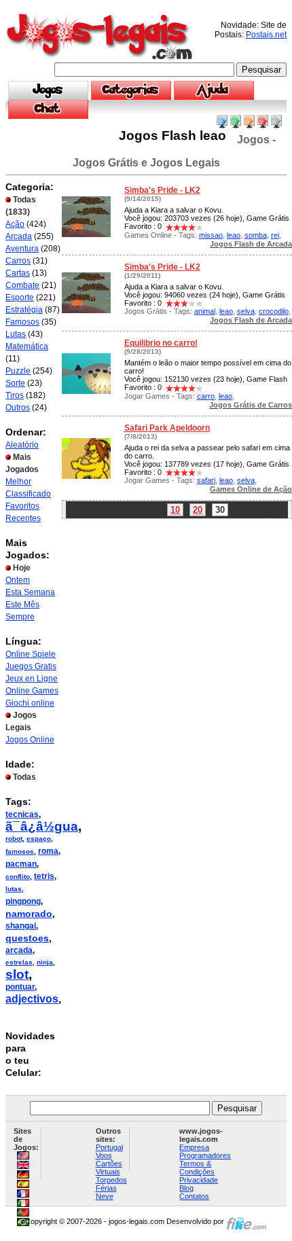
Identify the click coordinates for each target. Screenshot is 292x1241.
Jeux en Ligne (31, 678)
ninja (45, 962)
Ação (14, 224)
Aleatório (22, 445)
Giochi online (29, 703)
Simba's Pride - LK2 (162, 190)
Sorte (15, 383)
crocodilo (274, 311)
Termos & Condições (197, 1167)
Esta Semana (30, 592)
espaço (38, 838)
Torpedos (111, 1180)
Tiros (14, 395)
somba (255, 235)
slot (17, 974)
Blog (186, 1188)
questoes (27, 938)
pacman (21, 864)
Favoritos (22, 506)
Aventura (22, 248)
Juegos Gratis (30, 666)
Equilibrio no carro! (161, 343)
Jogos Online (29, 739)
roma (48, 851)
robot (13, 838)
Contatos (194, 1196)
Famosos (22, 322)
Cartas (17, 273)
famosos (19, 851)
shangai (20, 926)
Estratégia (24, 309)
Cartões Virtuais (109, 1167)
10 (175, 510)
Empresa (194, 1147)
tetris (44, 876)
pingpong (23, 901)
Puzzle (18, 371)
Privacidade (198, 1180)
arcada (19, 950)
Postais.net (266, 34)
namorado (28, 913)
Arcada (18, 236)
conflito (17, 876)
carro (206, 396)
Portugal (109, 1147)
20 (197, 510)
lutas (13, 889)
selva (246, 311)
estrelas (19, 962)
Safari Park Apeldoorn (167, 428)
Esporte (19, 297)
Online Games (31, 691)
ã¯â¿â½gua (41, 826)
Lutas (15, 334)
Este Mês (22, 604)
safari (206, 480)
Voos (104, 1155)
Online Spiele (30, 654)
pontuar (20, 987)
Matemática (26, 346)
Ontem (17, 580)
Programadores (205, 1155)
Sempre (20, 617)
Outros (17, 407)
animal (204, 311)
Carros (18, 261)
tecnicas (22, 814)
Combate (22, 285)
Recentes (23, 518)
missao (211, 235)
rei (275, 235)
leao (233, 235)
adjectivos (31, 999)
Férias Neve (106, 1192)
